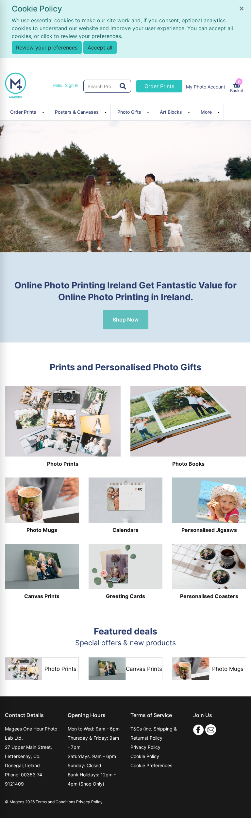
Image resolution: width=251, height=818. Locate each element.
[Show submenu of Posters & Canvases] (106, 112)
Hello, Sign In (65, 85)
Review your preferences (46, 47)
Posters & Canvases (77, 112)
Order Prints (159, 86)
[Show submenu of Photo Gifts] (149, 112)
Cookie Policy (144, 756)
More (206, 112)
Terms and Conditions (55, 801)
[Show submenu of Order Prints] (44, 112)
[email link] (210, 729)
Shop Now (126, 319)
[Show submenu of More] (219, 112)
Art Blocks (171, 112)
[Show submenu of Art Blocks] (189, 112)
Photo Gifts (129, 112)
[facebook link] (198, 729)
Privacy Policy (145, 747)
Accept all (100, 47)
